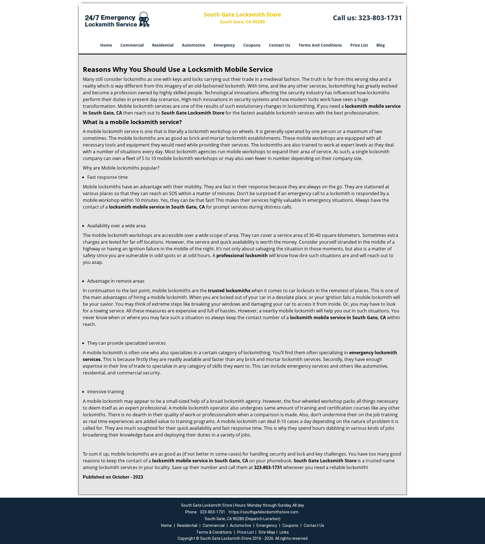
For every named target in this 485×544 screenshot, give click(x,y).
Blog (380, 45)
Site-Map (266, 532)
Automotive (193, 45)
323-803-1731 (380, 17)
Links (284, 532)
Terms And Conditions (320, 45)
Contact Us (279, 45)
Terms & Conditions (214, 532)
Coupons (251, 45)
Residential (162, 45)
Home (106, 45)
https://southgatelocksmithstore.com (263, 512)
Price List (359, 45)
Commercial (132, 45)
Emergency (224, 45)
